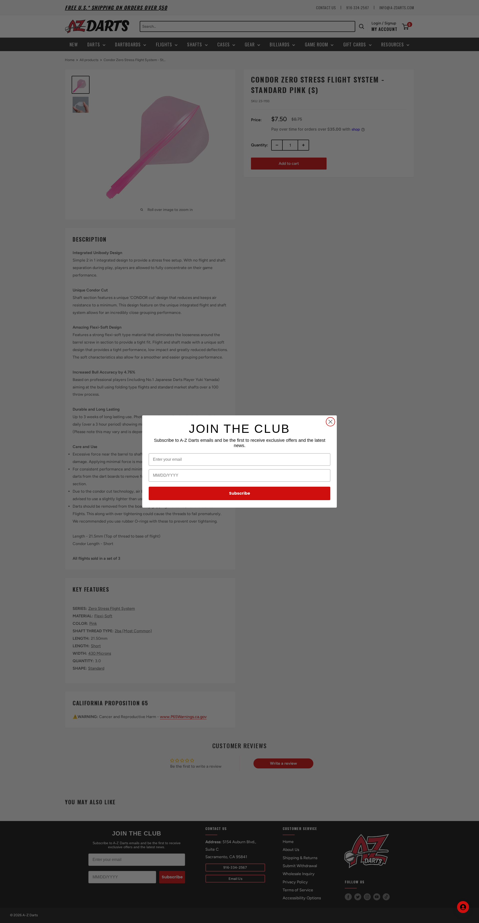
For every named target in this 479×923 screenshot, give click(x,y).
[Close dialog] (330, 421)
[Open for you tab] (463, 907)
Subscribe (239, 493)
